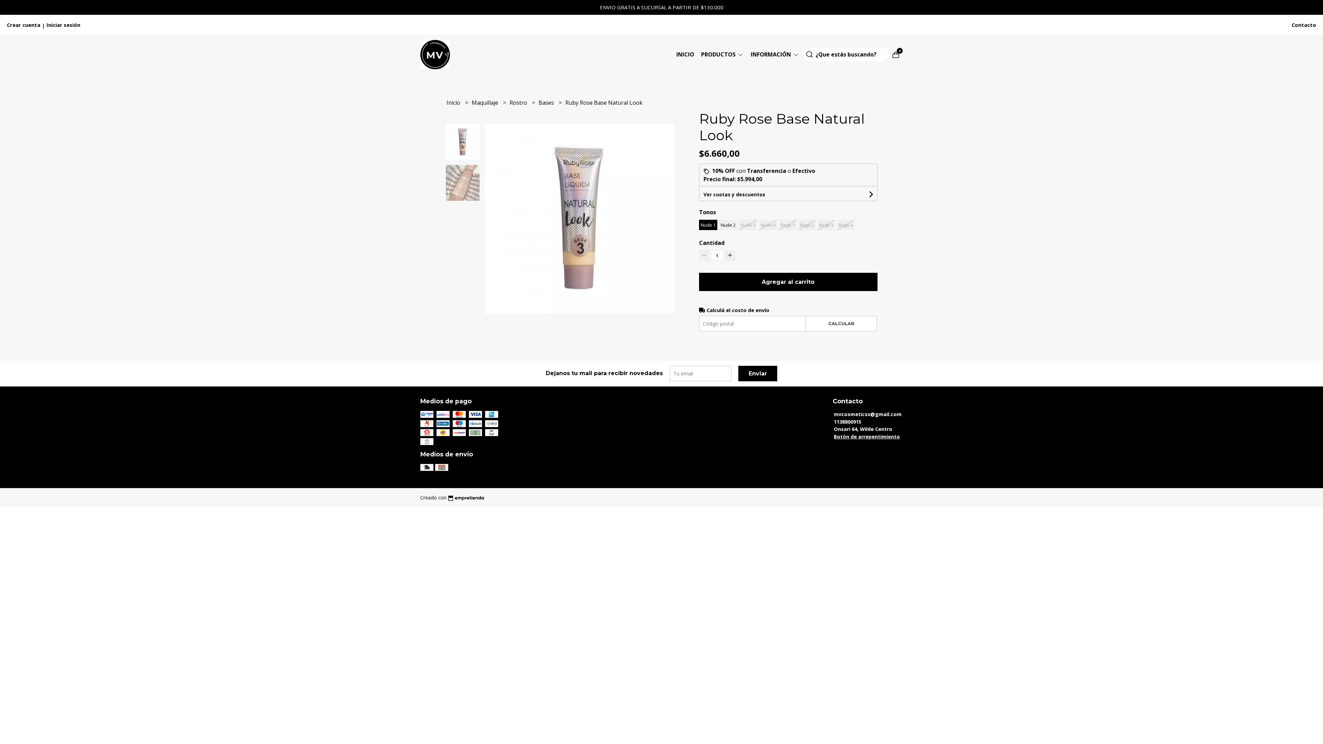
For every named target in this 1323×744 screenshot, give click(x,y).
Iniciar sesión (63, 24)
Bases (547, 102)
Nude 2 (728, 225)
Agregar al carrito (788, 282)
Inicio (685, 54)
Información (771, 54)
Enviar (758, 373)
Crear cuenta (23, 24)
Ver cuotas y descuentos (734, 194)
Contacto (1304, 24)
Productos (719, 54)
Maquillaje (486, 102)
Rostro (519, 102)
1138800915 (847, 421)
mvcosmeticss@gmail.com (868, 414)
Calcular (841, 323)
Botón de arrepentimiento (867, 436)
